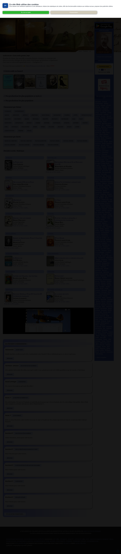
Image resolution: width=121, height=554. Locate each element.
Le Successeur (17, 415)
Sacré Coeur (19, 349)
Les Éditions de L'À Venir (41, 541)
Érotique (54, 119)
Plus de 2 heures (68, 141)
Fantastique (19, 123)
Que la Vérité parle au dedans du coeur (26, 449)
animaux (51, 195)
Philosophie (25, 127)
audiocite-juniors (13, 213)
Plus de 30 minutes (40, 141)
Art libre (56, 539)
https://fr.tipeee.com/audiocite (35, 66)
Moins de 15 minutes (11, 141)
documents (10, 271)
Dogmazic (105, 539)
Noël (6, 127)
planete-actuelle (55, 289)
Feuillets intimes (20, 497)
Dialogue (7, 119)
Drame (27, 119)
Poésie (43, 127)
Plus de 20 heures (39, 145)
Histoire (46, 123)
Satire (77, 127)
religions (10, 195)
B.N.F (87, 539)
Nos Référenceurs (92, 541)
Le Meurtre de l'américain (20, 397)
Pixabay (83, 541)
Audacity (71, 539)
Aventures (34, 115)
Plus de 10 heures (10, 145)
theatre (51, 271)
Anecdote (16, 115)
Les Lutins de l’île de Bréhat (28, 365)
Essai (73, 119)
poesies (9, 177)
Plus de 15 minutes (26, 141)
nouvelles (52, 157)
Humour (66, 123)
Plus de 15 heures (24, 145)
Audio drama (46, 115)
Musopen (52, 541)
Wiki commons (60, 541)
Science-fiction (9, 131)
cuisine (51, 213)
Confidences (22, 381)
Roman (69, 127)
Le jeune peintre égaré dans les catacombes (27, 465)
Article (25, 115)
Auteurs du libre (79, 539)
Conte (75, 115)
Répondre (9, 358)
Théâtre (20, 131)
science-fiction (12, 253)
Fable (81, 119)
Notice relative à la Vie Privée (34, 539)
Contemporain (19, 111)
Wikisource (76, 541)
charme (51, 177)
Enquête (45, 119)
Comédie (67, 115)
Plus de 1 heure (54, 141)
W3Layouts (66, 543)
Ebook (111, 539)
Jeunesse (75, 123)
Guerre (38, 123)
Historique (56, 123)
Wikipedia (69, 541)
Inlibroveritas (22, 541)
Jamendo (30, 541)
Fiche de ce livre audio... (21, 170)
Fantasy (29, 123)
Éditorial (36, 119)
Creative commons (96, 539)
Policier (51, 127)
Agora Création (81, 543)
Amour (7, 115)
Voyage (29, 131)
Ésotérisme (64, 119)
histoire (9, 289)
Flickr (8, 541)
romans (9, 157)
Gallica (13, 541)
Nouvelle (15, 127)
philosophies (53, 253)
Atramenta (63, 539)
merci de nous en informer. (92, 531)
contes (50, 233)
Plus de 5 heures (82, 141)
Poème (35, 127)
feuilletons (11, 233)
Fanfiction (8, 123)
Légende (84, 123)
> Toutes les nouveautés (104, 57)
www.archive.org (20, 543)
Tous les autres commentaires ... (15, 514)
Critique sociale (86, 115)
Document (17, 119)
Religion (60, 127)
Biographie (57, 115)
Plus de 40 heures (53, 145)
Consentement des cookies (14, 539)
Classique (8, 111)
